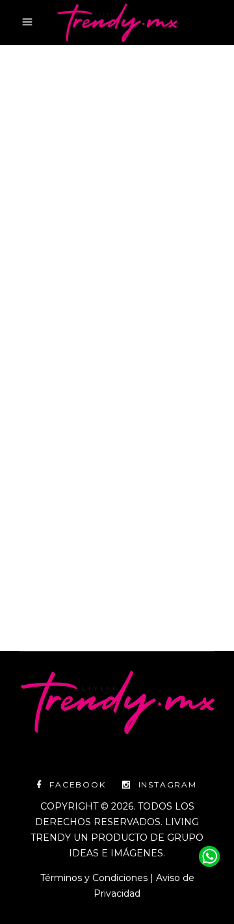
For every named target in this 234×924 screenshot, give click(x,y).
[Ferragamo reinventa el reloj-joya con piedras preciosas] (117, 153)
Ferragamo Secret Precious (83, 272)
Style (133, 256)
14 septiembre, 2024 (62, 256)
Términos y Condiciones (94, 878)
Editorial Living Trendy (84, 556)
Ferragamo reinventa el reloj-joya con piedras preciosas (112, 332)
